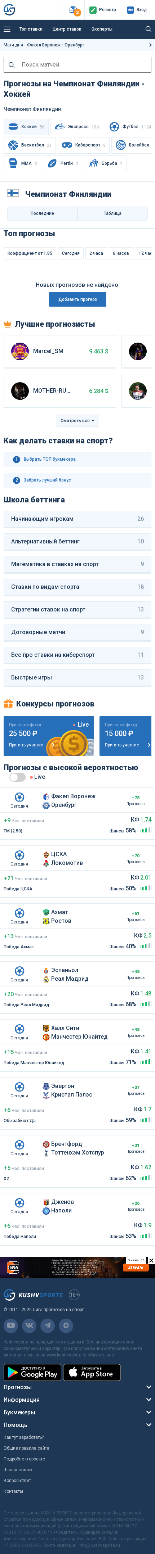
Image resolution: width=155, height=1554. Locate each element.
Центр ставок (67, 29)
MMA (29, 163)
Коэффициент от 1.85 (30, 253)
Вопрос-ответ (17, 1480)
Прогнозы (18, 1387)
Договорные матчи (77, 632)
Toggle (17, 777)
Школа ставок (18, 1469)
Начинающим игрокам (77, 518)
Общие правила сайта (26, 1448)
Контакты (13, 1491)
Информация (22, 1399)
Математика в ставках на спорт (77, 564)
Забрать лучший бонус (43, 480)
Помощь (15, 1425)
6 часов (121, 253)
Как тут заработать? (24, 1437)
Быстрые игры (77, 677)
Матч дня (44, 45)
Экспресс (83, 127)
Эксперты (102, 29)
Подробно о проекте (24, 1459)
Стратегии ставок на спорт (77, 609)
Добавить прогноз (77, 299)
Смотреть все (75, 420)
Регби (69, 163)
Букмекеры (19, 1412)
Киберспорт (90, 145)
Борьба (112, 163)
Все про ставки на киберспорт (77, 654)
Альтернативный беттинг (77, 541)
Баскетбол (36, 145)
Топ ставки (31, 29)
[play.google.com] (32, 1372)
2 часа (96, 253)
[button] (73, 10)
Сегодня (71, 253)
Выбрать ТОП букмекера (45, 459)
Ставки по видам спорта (77, 586)
